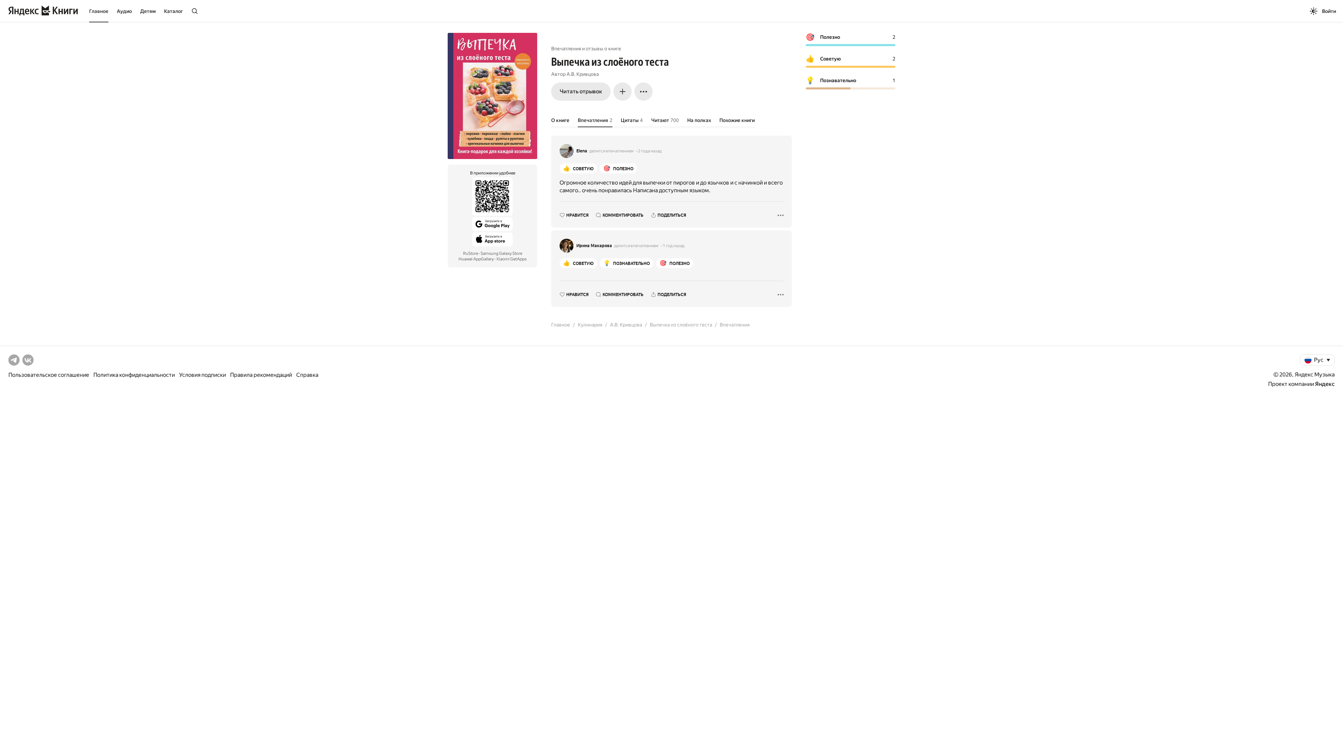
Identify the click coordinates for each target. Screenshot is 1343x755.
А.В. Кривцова (583, 74)
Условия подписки (202, 375)
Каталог (173, 11)
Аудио (124, 11)
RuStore (470, 253)
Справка (307, 375)
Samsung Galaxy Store (501, 253)
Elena (581, 151)
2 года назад (650, 151)
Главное (98, 11)
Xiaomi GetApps (511, 259)
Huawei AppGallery (476, 259)
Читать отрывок (581, 91)
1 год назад (673, 245)
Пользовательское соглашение (48, 375)
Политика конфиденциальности (134, 375)
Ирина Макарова (594, 245)
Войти (1329, 11)
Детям (148, 11)
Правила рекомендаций (261, 375)
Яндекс (1325, 384)
